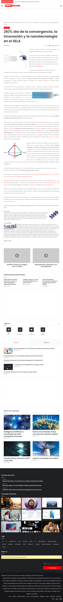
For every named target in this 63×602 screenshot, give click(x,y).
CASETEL (19, 136)
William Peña (6, 182)
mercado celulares (52, 541)
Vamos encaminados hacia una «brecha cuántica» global (45, 433)
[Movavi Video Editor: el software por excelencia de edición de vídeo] (8, 351)
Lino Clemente (56, 136)
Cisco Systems (34, 174)
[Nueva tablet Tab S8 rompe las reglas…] (52, 526)
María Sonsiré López (42, 124)
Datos (28, 596)
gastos (31, 541)
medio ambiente (41, 541)
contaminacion (12, 541)
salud (24, 544)
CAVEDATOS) (45, 80)
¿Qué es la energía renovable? (45, 458)
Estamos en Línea (55, 180)
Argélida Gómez (53, 182)
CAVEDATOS (49, 184)
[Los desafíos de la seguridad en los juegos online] (8, 367)
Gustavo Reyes (20, 161)
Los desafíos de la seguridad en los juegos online (28, 365)
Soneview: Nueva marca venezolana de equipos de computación (23, 360)
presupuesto (18, 544)
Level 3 (43, 130)
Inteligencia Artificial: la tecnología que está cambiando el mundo (13, 434)
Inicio (6, 22)
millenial (4, 544)
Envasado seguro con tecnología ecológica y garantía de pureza (23, 356)
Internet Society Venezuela (9, 176)
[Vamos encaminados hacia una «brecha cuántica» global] (46, 422)
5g (2, 541)
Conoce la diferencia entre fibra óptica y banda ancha (20, 372)
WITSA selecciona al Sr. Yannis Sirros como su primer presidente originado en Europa (11, 282)
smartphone (30, 544)
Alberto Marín (29, 180)
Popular (16, 342)
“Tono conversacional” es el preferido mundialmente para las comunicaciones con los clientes (38, 1)
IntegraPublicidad (24, 176)
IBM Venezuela (21, 130)
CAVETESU (44, 134)
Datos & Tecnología (13, 22)
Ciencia (14, 596)
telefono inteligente (46, 544)
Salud (47, 596)
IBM (30, 174)
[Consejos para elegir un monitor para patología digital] (11, 515)
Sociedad (52, 596)
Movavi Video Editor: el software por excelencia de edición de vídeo (34, 348)
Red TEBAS (38, 132)
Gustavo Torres (45, 159)
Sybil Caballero (18, 132)
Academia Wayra (31, 161)
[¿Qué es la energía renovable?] (46, 448)
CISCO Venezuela (30, 157)
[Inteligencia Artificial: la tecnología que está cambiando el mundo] (17, 422)
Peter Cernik (33, 184)
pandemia (10, 544)
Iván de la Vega (23, 168)
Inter (50, 136)
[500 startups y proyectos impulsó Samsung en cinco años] (31, 526)
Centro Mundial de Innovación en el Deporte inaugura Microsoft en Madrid (50, 282)
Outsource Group (46, 174)
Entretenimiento (35, 596)
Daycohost (50, 128)
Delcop (51, 174)
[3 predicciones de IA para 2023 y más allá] (17, 448)
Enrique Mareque (48, 155)
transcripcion (56, 544)
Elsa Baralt (38, 128)
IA (35, 541)
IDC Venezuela (56, 174)
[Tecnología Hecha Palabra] (13, 6)
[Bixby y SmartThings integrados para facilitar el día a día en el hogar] (31, 515)
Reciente (46, 342)
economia (25, 541)
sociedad (37, 544)
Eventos (21, 22)
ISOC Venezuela (49, 157)
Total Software (11, 128)
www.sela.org (18, 219)
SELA (54, 59)
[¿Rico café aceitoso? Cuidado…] (11, 503)
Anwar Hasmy (38, 149)
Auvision (30, 176)
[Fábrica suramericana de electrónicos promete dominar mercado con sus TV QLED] (11, 526)
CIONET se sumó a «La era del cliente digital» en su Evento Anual (30, 281)
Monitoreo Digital (18, 176)
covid (19, 541)
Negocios (42, 596)
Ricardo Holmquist (37, 157)
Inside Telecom (46, 182)
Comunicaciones (21, 596)
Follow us (4, 552)
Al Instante (58, 596)
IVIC (51, 168)
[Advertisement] (31, 13)
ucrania (4, 547)
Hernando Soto (56, 128)
